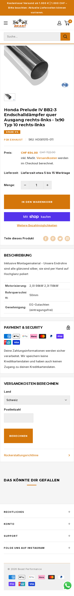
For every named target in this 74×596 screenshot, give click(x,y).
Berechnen (18, 435)
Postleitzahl (12, 409)
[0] (67, 23)
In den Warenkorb (37, 201)
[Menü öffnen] (6, 23)
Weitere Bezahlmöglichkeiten (37, 225)
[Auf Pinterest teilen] (53, 238)
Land (7, 391)
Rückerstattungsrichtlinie (21, 455)
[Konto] (59, 23)
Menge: (9, 185)
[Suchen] (65, 37)
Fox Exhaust (13, 139)
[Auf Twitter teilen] (60, 238)
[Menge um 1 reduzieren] (25, 185)
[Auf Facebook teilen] (45, 238)
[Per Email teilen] (67, 238)
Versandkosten (46, 158)
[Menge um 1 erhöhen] (47, 185)
